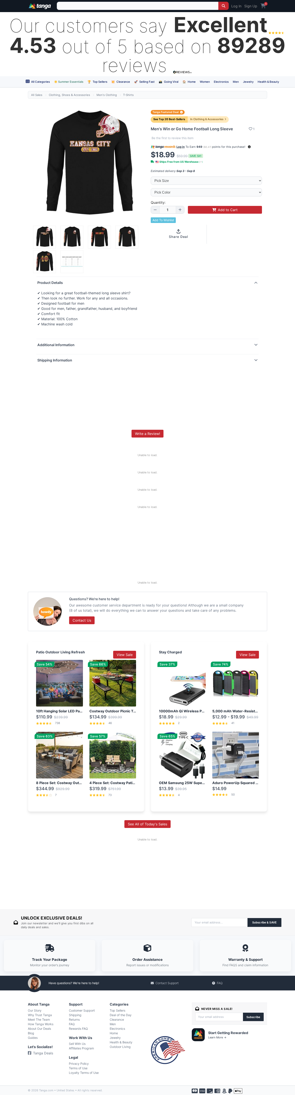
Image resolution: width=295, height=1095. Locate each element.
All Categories (40, 81)
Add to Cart (228, 210)
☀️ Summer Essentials (68, 81)
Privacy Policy (79, 1063)
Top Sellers (97, 81)
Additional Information (56, 345)
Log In (236, 6)
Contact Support (167, 983)
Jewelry (248, 81)
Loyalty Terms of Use (84, 1072)
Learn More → (217, 1037)
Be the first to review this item (172, 138)
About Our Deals (39, 1028)
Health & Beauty (268, 81)
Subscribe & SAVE (264, 922)
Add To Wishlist (163, 220)
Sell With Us (77, 1044)
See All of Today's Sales (147, 824)
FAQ (220, 983)
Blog (31, 1033)
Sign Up (250, 6)
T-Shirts (128, 95)
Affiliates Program (81, 1048)
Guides (33, 1037)
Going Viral (168, 81)
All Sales (36, 95)
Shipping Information (54, 360)
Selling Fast (144, 81)
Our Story (34, 1010)
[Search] (223, 6)
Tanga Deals (43, 1053)
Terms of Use (78, 1068)
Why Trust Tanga (40, 1015)
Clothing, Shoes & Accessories (69, 95)
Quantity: (158, 202)
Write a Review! (147, 433)
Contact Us (82, 620)
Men (236, 81)
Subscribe (253, 1017)
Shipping (75, 1015)
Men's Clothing (107, 95)
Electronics (221, 81)
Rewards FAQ (78, 1028)
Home (189, 81)
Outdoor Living (120, 1047)
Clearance (120, 81)
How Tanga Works (40, 1024)
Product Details (50, 282)
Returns (74, 1019)
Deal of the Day (121, 1015)
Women (205, 81)
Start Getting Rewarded (228, 1033)
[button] (249, 147)
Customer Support (82, 1010)
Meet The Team (39, 1019)
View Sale (125, 655)
